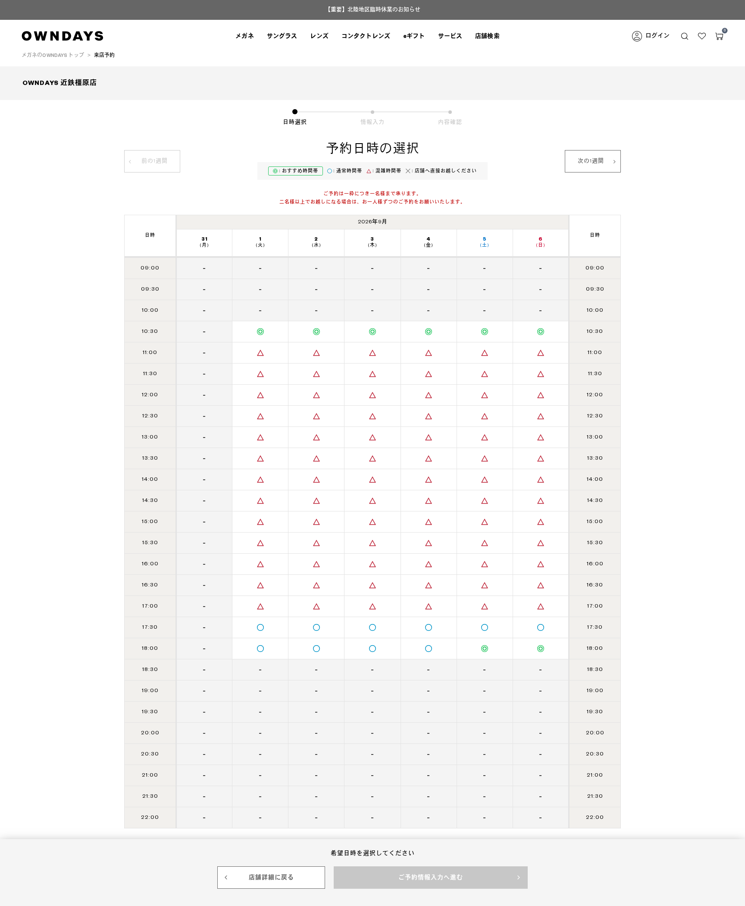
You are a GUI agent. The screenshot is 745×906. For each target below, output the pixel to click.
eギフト (414, 36)
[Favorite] (702, 36)
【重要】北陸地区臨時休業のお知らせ (372, 9)
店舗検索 (487, 36)
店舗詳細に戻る (271, 877)
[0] (719, 36)
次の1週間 (591, 161)
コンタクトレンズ (365, 36)
